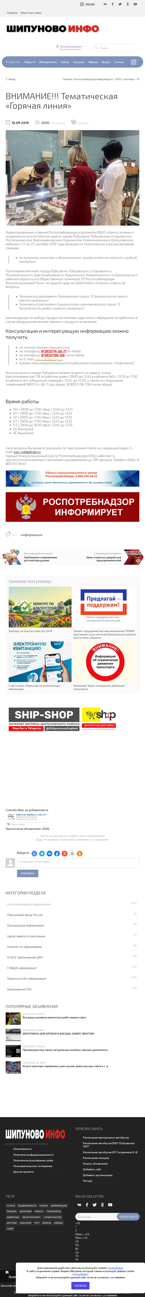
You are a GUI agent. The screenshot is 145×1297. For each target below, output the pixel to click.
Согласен (80, 1285)
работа (39, 1211)
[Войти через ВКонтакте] (49, 853)
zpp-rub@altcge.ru (27, 452)
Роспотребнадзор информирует (29, 904)
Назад (12, 79)
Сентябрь (128, 79)
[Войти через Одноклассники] (80, 853)
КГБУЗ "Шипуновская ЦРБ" (25, 957)
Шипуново (25, 1211)
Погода (87, 1180)
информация (31, 535)
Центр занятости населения (26, 936)
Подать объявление (95, 1163)
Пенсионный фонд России (25, 914)
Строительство (53, 1217)
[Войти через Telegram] (42, 853)
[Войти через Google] (72, 853)
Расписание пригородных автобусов (106, 1137)
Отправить (28, 873)
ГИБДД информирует (22, 968)
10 (138, 79)
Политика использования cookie (33, 1160)
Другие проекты (23, 1171)
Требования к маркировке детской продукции (40, 559)
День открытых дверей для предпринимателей (103, 559)
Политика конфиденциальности (33, 1154)
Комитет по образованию (24, 946)
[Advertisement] (72, 767)
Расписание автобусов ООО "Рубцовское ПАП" (109, 1145)
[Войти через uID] (34, 853)
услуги (11, 1205)
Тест (36, 1222)
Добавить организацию (98, 1175)
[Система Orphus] (28, 819)
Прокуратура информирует (25, 925)
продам (11, 1211)
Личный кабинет (71, 46)
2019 (118, 79)
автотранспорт (31, 1217)
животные (13, 1217)
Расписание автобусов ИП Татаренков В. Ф (110, 1152)
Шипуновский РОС (19, 989)
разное (43, 1205)
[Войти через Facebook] (57, 853)
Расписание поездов (96, 1157)
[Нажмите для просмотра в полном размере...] (72, 177)
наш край (25, 1222)
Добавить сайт (92, 1169)
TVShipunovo (53, 1211)
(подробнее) (115, 1267)
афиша (58, 1222)
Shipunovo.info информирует (26, 978)
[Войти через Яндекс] (64, 853)
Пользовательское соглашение (32, 1166)
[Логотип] (55, 28)
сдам (10, 1228)
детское (12, 1222)
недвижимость (27, 1205)
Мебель (46, 1222)
